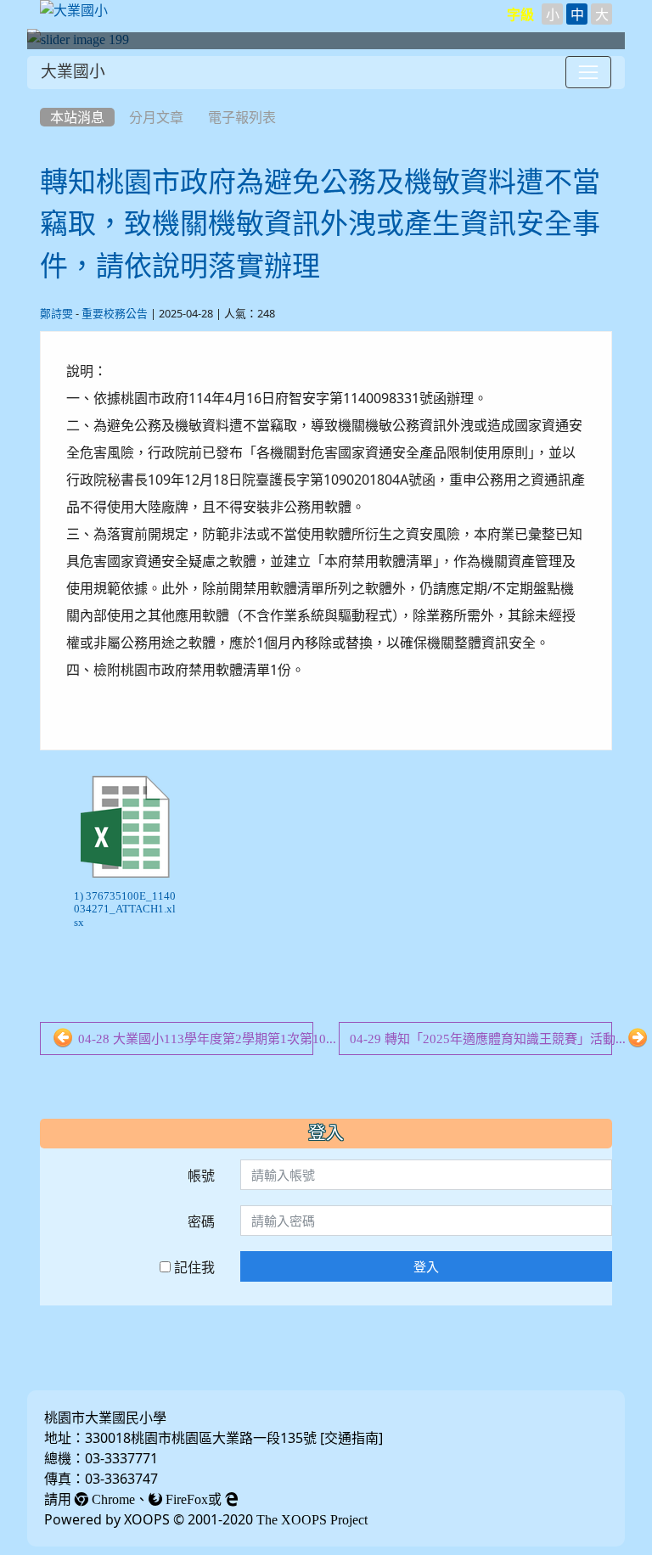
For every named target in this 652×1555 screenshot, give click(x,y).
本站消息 (77, 117)
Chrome (111, 1499)
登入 (426, 1266)
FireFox (185, 1499)
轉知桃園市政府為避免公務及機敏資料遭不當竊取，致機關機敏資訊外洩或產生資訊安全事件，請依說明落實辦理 (320, 224)
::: (44, 95)
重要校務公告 (115, 313)
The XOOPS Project (312, 1519)
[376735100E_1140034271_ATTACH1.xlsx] (125, 827)
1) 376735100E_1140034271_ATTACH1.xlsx (125, 909)
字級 (520, 14)
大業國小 (73, 72)
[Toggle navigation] (588, 72)
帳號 (201, 1175)
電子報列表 (242, 117)
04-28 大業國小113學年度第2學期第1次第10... (194, 1038)
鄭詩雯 (56, 313)
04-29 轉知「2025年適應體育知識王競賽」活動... (481, 1038)
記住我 (193, 1267)
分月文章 (156, 117)
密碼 (201, 1221)
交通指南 (351, 1438)
